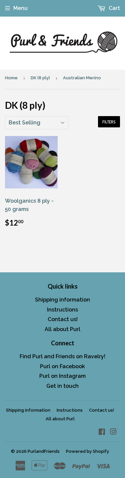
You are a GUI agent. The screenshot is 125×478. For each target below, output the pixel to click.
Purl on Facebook (62, 366)
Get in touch (62, 386)
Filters (109, 121)
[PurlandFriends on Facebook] (101, 432)
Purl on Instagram (62, 376)
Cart (113, 8)
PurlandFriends (44, 451)
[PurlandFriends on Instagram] (113, 432)
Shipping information (62, 300)
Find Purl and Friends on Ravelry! (62, 356)
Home (11, 77)
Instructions (62, 310)
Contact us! (63, 319)
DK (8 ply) (40, 77)
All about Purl (62, 329)
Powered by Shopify (87, 451)
